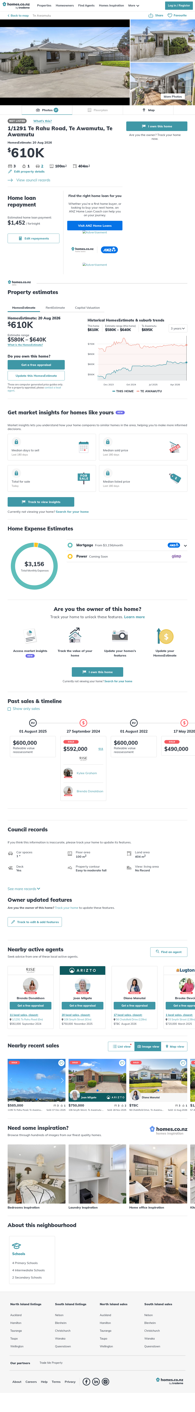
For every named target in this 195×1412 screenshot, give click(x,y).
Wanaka (60, 1338)
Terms (56, 1382)
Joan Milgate (82, 998)
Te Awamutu (42, 15)
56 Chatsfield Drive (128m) (131, 1019)
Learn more (134, 617)
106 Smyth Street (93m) (77, 1019)
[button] (127, 545)
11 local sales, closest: (24, 1015)
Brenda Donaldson (90, 791)
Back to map (20, 15)
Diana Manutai (134, 998)
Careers (31, 1382)
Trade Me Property (51, 1363)
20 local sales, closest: (76, 1015)
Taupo (14, 1338)
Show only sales (26, 708)
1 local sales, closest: (179, 1015)
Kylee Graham (87, 773)
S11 (100, 748)
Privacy (70, 1382)
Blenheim (60, 1323)
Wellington (16, 1346)
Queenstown (63, 1346)
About (16, 1382)
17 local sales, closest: (128, 1015)
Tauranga (16, 1330)
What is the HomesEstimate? (25, 344)
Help (44, 1382)
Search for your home (72, 512)
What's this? (42, 121)
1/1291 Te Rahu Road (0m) (27, 1019)
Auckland (16, 1315)
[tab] (24, 307)
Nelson (59, 1315)
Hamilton (15, 1323)
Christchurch (62, 1330)
